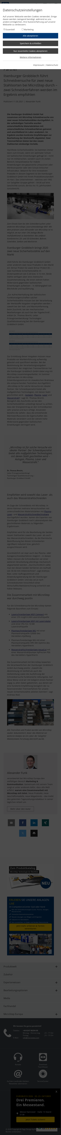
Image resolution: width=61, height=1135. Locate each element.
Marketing (29, 29)
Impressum (38, 65)
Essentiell (10, 29)
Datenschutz (52, 65)
